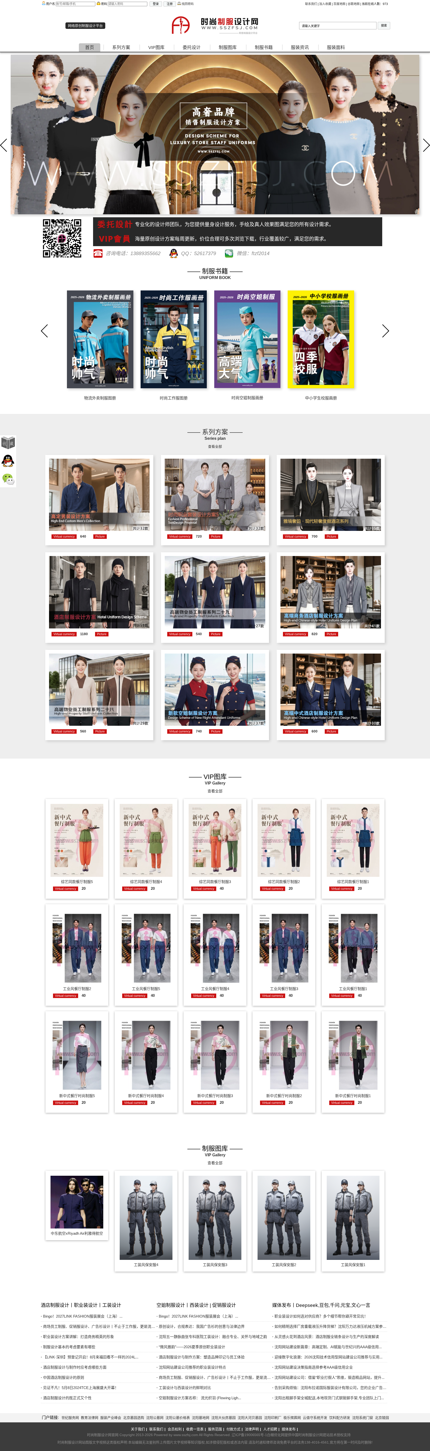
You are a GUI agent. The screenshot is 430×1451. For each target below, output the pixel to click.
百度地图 (339, 4)
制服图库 (228, 47)
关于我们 (139, 1429)
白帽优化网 (275, 1435)
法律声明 (253, 1429)
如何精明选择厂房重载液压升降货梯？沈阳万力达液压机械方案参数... (327, 1327)
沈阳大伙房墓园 (223, 1418)
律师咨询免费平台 (280, 1442)
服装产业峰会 (110, 1418)
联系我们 (311, 4)
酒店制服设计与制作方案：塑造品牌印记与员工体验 (201, 1357)
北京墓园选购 (133, 1418)
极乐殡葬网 (292, 1418)
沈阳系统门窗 (362, 1418)
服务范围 (216, 1429)
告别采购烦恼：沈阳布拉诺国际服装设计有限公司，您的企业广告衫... (327, 1389)
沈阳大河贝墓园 (250, 1418)
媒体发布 (290, 1429)
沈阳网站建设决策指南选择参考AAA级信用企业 (312, 1367)
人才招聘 (271, 1429)
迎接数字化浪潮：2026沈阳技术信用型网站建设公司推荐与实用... (327, 1357)
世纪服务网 (70, 1418)
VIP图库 (156, 47)
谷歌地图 (354, 4)
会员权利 (176, 1429)
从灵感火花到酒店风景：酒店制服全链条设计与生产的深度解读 (325, 1337)
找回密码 (187, 4)
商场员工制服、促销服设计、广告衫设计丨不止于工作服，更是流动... (96, 1327)
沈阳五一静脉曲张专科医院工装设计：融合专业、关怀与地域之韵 (212, 1337)
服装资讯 (300, 47)
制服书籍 (264, 47)
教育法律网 (89, 1418)
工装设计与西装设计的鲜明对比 (184, 1388)
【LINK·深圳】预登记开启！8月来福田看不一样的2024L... (89, 1357)
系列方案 (121, 47)
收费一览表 (196, 1429)
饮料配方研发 (339, 1418)
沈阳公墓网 (154, 1418)
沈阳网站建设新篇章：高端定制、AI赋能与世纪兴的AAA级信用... (327, 1347)
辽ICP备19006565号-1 (249, 1435)
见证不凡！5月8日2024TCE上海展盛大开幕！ (79, 1388)
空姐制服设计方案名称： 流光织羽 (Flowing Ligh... (199, 1398)
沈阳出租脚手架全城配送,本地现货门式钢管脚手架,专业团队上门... (328, 1398)
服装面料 (336, 47)
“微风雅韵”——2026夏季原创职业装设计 (191, 1347)
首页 (89, 47)
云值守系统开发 (315, 1418)
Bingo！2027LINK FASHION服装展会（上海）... (81, 1316)
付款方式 (234, 1429)
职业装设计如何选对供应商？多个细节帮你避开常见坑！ (320, 1316)
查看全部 (215, 446)
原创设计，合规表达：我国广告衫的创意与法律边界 (201, 1326)
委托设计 (192, 47)
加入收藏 (325, 4)
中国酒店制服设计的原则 (62, 1377)
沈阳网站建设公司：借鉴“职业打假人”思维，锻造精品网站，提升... (328, 1377)
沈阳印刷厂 (272, 1418)
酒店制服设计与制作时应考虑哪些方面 (74, 1367)
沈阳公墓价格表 (177, 1418)
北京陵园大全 (385, 1418)
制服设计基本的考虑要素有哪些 (68, 1347)
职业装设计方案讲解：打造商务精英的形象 (77, 1337)
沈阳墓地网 (200, 1418)
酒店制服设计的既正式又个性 (66, 1398)
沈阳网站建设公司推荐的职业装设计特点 (191, 1367)
